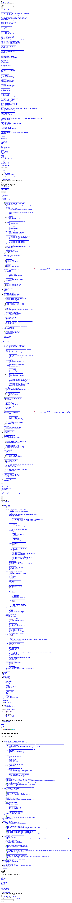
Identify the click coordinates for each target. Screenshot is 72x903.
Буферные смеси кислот (17, 518)
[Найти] (2, 8)
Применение (4, 878)
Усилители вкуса (13, 636)
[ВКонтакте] (1, 729)
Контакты (3, 884)
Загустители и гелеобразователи (17, 588)
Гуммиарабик (15, 602)
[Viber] (9, 729)
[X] (7, 729)
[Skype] (13, 729)
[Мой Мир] (5, 729)
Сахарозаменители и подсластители (17, 573)
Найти (2, 901)
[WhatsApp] (11, 729)
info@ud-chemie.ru (6, 179)
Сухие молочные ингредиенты (16, 620)
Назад (9, 506)
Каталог (2, 879)
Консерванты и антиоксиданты (16, 664)
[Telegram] (15, 729)
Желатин (14, 593)
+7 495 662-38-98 (5, 162)
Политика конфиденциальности (10, 896)
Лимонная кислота (16, 545)
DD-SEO (19, 898)
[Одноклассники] (3, 729)
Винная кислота (16, 525)
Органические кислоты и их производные (19, 511)
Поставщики (9, 680)
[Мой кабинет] (1, 485)
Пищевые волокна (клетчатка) (16, 645)
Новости (3, 883)
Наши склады (4, 880)
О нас (2, 877)
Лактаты (14, 533)
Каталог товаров (10, 507)
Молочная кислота (16, 552)
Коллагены (11, 610)
